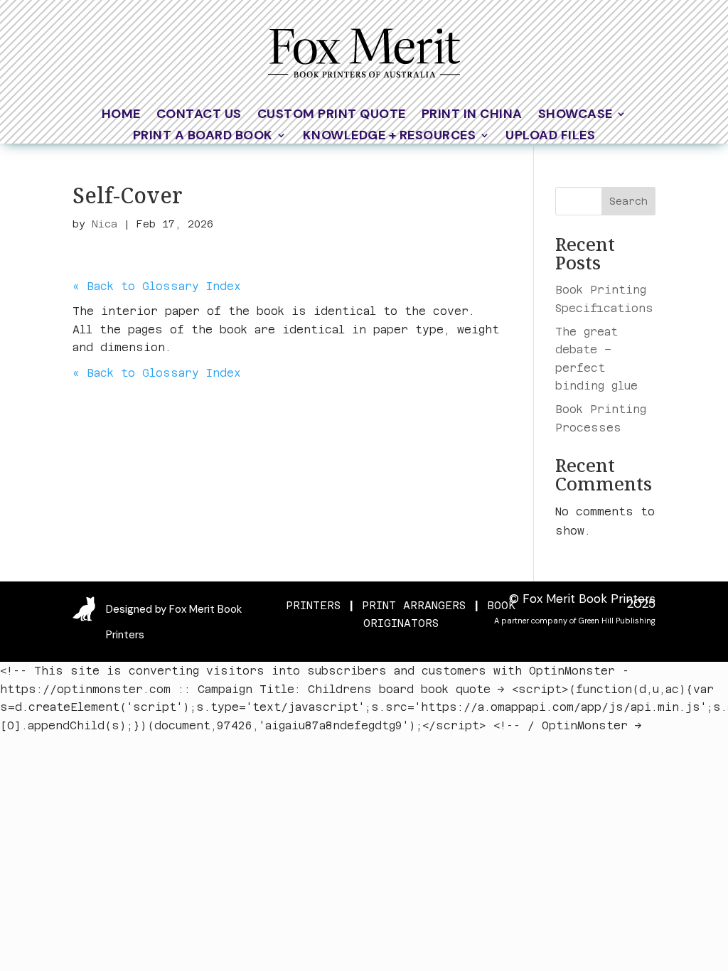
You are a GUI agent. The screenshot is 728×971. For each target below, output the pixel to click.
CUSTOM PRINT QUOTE (331, 115)
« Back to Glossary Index (157, 286)
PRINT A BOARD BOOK (203, 137)
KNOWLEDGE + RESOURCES (389, 137)
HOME (121, 115)
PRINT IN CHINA (472, 115)
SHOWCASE (575, 115)
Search (628, 201)
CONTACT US (199, 115)
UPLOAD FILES (550, 137)
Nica (104, 224)
